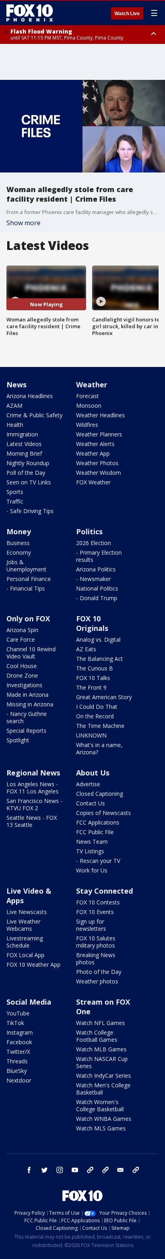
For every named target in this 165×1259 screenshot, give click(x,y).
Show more (23, 222)
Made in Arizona (27, 694)
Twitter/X (18, 1051)
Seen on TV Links (28, 482)
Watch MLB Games (101, 1049)
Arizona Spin (22, 630)
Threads (17, 1061)
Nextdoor (18, 1080)
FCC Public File (95, 832)
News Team (92, 841)
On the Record (95, 716)
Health (14, 424)
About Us (92, 772)
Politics (89, 531)
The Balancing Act (99, 658)
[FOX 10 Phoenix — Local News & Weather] (29, 12)
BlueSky (16, 1071)
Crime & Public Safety (34, 415)
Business (18, 543)
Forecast (87, 396)
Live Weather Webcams (23, 925)
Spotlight (17, 740)
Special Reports (26, 730)
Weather (91, 384)
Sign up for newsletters (91, 925)
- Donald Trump (96, 598)
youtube (74, 1170)
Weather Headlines (100, 415)
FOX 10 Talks (93, 678)
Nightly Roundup (27, 463)
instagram (59, 1170)
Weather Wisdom (98, 472)
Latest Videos (24, 444)
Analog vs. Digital (98, 639)
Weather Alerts (95, 444)
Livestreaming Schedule (24, 941)
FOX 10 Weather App (33, 964)
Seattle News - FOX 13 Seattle (31, 821)
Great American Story (104, 697)
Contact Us (90, 803)
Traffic (14, 501)
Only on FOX (28, 618)
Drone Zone (22, 675)
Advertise (88, 784)
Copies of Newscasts (103, 813)
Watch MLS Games (101, 1128)
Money (18, 531)
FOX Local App (25, 955)
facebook (29, 1170)
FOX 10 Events (95, 912)
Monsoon (88, 405)
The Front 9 (91, 687)
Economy (18, 552)
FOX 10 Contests (98, 902)
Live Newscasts (26, 912)
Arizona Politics (96, 569)
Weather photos (97, 981)
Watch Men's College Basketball (103, 1088)
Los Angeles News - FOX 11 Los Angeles (32, 787)
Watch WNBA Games (103, 1118)
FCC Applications (97, 822)
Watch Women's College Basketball (100, 1105)
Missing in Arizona (29, 704)
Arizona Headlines (29, 396)
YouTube (18, 1013)
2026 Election (93, 543)
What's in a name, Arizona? (99, 748)
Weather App (93, 453)
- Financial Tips (25, 588)
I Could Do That (96, 706)
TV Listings (90, 851)
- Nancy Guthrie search (26, 717)
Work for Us (91, 870)
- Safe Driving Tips (30, 511)
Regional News (33, 772)
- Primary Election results (99, 556)
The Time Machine (100, 726)
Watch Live (127, 13)
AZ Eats (86, 649)
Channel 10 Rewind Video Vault (31, 652)
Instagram (19, 1032)
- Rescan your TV (98, 860)
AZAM (14, 405)
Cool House (21, 666)
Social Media (28, 1002)
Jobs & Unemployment (26, 565)
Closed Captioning (99, 793)
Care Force (20, 639)
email (120, 1170)
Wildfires (87, 424)
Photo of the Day (98, 971)
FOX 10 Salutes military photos (95, 941)
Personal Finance (28, 579)
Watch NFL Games (100, 1023)
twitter (44, 1170)
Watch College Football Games (96, 1036)
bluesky (105, 1170)
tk (90, 1170)
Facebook (19, 1042)
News (16, 384)
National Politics (97, 588)
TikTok (15, 1023)
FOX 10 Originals (92, 623)
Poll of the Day (25, 472)
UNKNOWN (91, 735)
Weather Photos (97, 463)
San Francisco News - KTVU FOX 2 (34, 804)
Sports (14, 492)
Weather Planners (99, 434)
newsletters (135, 1170)
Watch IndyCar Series (103, 1075)
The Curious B (94, 668)
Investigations (24, 685)
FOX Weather (93, 482)
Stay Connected (104, 891)
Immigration (22, 434)
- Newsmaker (93, 579)
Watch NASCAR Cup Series (102, 1062)
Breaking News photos (95, 958)
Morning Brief (24, 453)
